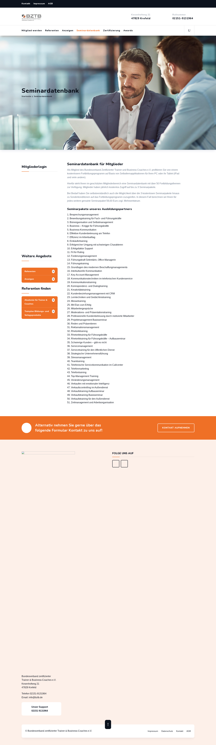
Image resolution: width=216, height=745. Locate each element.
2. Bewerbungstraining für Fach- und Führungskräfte (94, 218)
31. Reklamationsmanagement (83, 327)
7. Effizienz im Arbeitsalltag (81, 237)
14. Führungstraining (78, 263)
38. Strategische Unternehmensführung (87, 353)
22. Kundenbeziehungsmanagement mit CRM (91, 293)
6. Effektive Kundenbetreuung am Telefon (88, 233)
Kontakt (26, 4)
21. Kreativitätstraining (78, 289)
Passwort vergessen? (39, 241)
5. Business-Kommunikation (81, 229)
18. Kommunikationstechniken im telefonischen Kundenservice (100, 278)
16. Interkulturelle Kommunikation (84, 271)
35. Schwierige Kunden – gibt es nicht (87, 342)
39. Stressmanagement (79, 357)
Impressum (39, 4)
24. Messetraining (76, 301)
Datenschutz (167, 731)
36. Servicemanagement (80, 346)
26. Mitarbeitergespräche (80, 308)
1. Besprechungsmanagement (82, 214)
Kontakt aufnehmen (176, 427)
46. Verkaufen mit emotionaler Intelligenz (88, 383)
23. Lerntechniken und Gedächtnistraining (89, 297)
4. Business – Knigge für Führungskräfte (88, 226)
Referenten (52, 30)
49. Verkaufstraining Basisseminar (85, 395)
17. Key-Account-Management (83, 275)
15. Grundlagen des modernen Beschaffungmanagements (97, 267)
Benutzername (32, 198)
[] (115, 466)
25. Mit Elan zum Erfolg (79, 305)
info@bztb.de (36, 697)
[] (124, 466)
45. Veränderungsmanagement (83, 380)
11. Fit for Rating (75, 252)
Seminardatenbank (88, 30)
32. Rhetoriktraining (77, 331)
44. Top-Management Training (82, 376)
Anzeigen (67, 30)
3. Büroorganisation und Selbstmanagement (90, 222)
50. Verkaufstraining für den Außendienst (88, 399)
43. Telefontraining (76, 372)
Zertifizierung (111, 30)
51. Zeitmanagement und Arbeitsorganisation (90, 402)
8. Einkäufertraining (77, 241)
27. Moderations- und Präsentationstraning (89, 312)
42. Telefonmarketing (78, 368)
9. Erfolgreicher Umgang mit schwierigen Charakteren (95, 244)
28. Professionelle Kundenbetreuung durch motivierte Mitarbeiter (100, 316)
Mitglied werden (32, 30)
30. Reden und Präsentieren (82, 323)
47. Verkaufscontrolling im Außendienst (87, 387)
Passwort (29, 211)
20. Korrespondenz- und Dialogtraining (87, 286)
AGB (50, 4)
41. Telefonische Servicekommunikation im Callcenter (95, 365)
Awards (128, 30)
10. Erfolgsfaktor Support (80, 248)
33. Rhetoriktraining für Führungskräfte (87, 335)
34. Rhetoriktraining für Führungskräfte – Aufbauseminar (96, 338)
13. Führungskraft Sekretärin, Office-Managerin (91, 260)
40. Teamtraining (75, 361)
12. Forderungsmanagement (82, 256)
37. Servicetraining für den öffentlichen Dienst (90, 350)
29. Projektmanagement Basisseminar (87, 320)
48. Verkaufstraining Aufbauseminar (85, 391)
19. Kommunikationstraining (81, 282)
